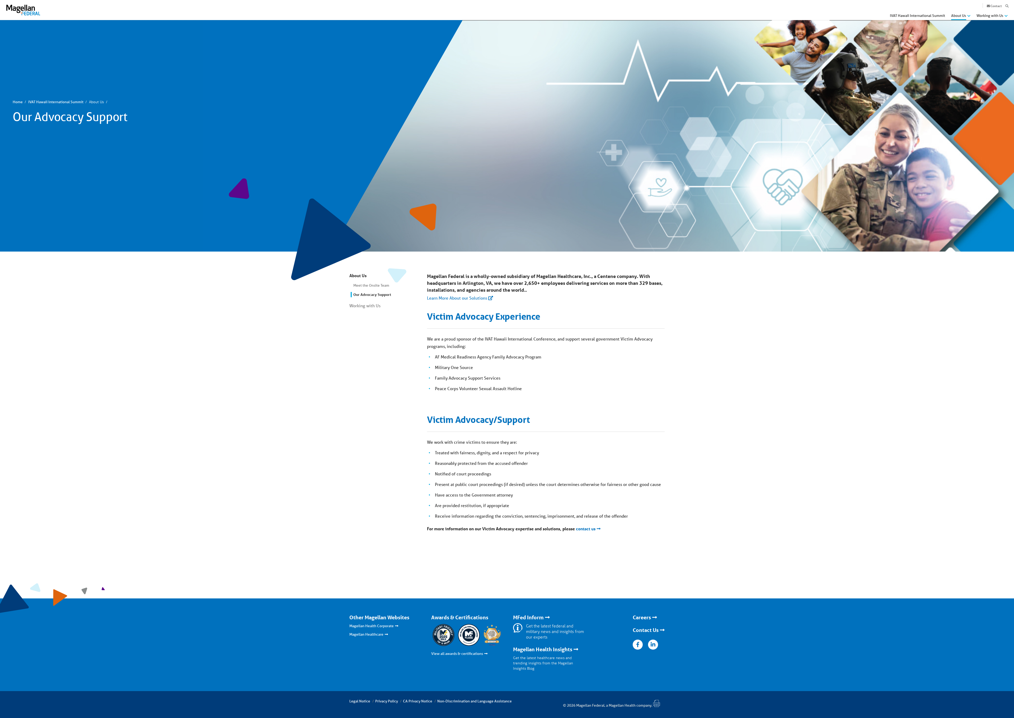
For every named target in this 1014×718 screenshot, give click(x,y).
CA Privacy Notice (417, 701)
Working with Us (365, 305)
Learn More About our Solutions (457, 298)
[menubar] (949, 17)
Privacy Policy (386, 701)
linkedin (653, 645)
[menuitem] (917, 17)
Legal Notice (359, 701)
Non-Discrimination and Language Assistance (474, 701)
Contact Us (646, 630)
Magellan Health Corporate (371, 625)
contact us (585, 528)
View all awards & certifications (457, 653)
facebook (638, 645)
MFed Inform (528, 617)
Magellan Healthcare (366, 634)
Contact (996, 6)
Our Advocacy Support (372, 294)
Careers (642, 617)
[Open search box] (1007, 6)
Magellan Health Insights (542, 649)
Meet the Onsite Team (371, 285)
